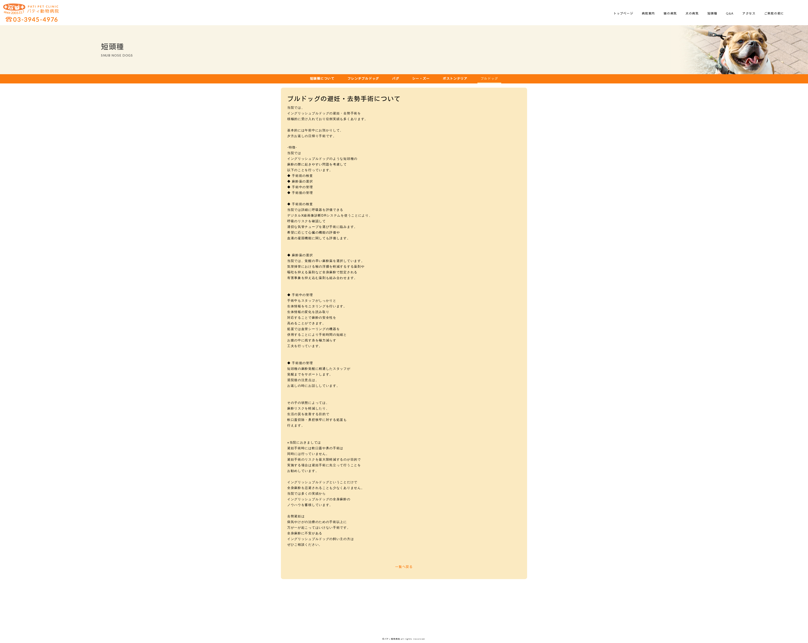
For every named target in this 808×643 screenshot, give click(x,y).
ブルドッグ (489, 78)
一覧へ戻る (404, 567)
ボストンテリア (455, 78)
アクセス (749, 13)
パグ (395, 78)
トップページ (623, 13)
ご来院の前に (774, 13)
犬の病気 (692, 13)
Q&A (730, 13)
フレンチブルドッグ (363, 78)
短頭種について (322, 78)
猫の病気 (670, 13)
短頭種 (712, 13)
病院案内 (648, 13)
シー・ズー (421, 78)
